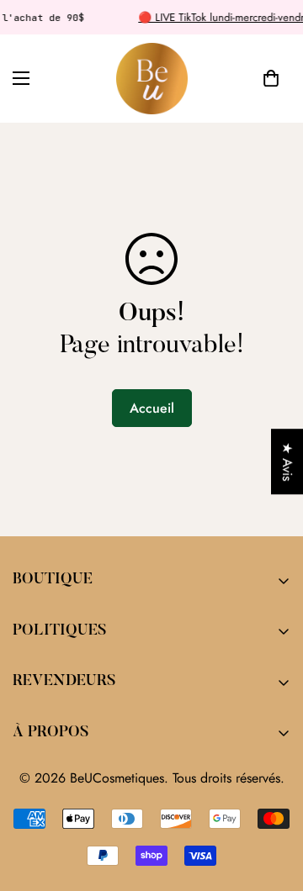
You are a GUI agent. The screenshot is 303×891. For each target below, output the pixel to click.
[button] (271, 79)
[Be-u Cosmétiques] (152, 78)
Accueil (152, 408)
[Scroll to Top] (273, 802)
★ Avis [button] (287, 461)
